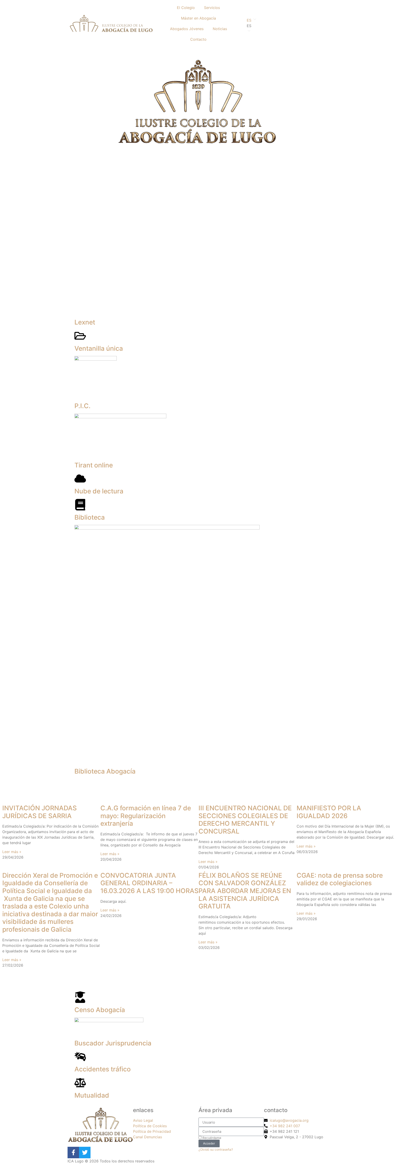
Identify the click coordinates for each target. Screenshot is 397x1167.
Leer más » (11, 851)
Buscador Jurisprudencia (112, 1043)
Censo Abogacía (99, 1010)
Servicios (212, 7)
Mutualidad (91, 1095)
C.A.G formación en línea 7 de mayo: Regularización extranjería (145, 815)
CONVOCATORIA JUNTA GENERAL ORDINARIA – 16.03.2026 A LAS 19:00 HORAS (149, 883)
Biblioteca (89, 517)
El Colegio (186, 7)
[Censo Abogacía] (80, 997)
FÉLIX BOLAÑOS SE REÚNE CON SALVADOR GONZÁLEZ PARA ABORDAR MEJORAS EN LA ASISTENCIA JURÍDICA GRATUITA (244, 890)
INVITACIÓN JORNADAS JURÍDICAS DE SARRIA (39, 812)
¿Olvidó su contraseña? (215, 1149)
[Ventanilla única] (80, 336)
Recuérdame (211, 1138)
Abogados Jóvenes (187, 28)
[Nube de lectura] (80, 478)
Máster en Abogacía (198, 18)
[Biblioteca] (80, 504)
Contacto (198, 39)
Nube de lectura (98, 491)
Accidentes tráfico (102, 1069)
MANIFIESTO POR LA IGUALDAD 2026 (329, 812)
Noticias (220, 28)
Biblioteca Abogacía (105, 771)
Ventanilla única (98, 348)
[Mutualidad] (80, 1082)
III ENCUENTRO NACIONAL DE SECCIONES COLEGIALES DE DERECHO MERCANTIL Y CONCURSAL (245, 819)
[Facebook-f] (73, 1152)
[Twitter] (85, 1152)
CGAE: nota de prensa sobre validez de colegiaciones (340, 879)
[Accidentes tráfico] (80, 1056)
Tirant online (93, 465)
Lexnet (84, 322)
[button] (286, 25)
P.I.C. (82, 406)
